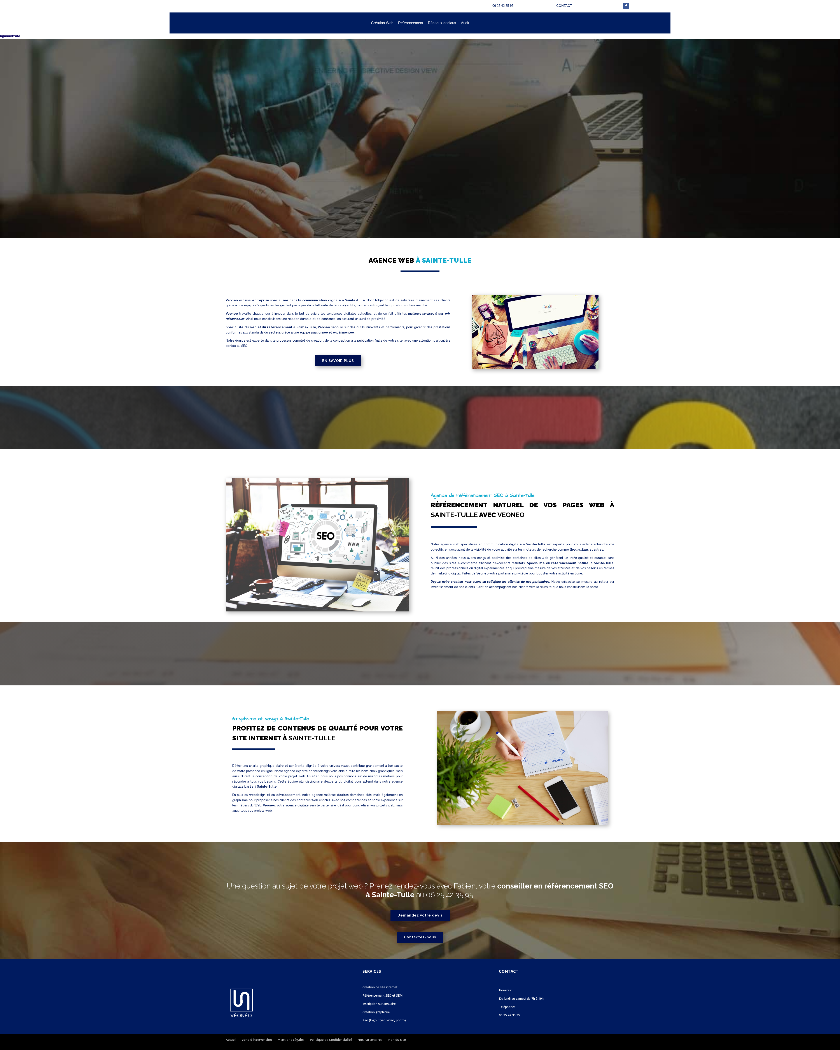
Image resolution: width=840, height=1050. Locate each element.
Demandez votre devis (420, 915)
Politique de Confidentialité (331, 1040)
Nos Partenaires (370, 1040)
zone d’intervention (257, 1040)
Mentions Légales (291, 1040)
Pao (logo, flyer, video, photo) (384, 1020)
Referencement (410, 23)
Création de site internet (379, 987)
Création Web (382, 23)
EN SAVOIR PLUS (338, 361)
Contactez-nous (420, 937)
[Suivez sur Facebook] (626, 6)
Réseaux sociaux (442, 23)
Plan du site (397, 1040)
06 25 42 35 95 (449, 894)
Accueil (231, 1040)
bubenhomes (9, 36)
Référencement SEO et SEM (382, 995)
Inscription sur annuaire (379, 1004)
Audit (465, 23)
